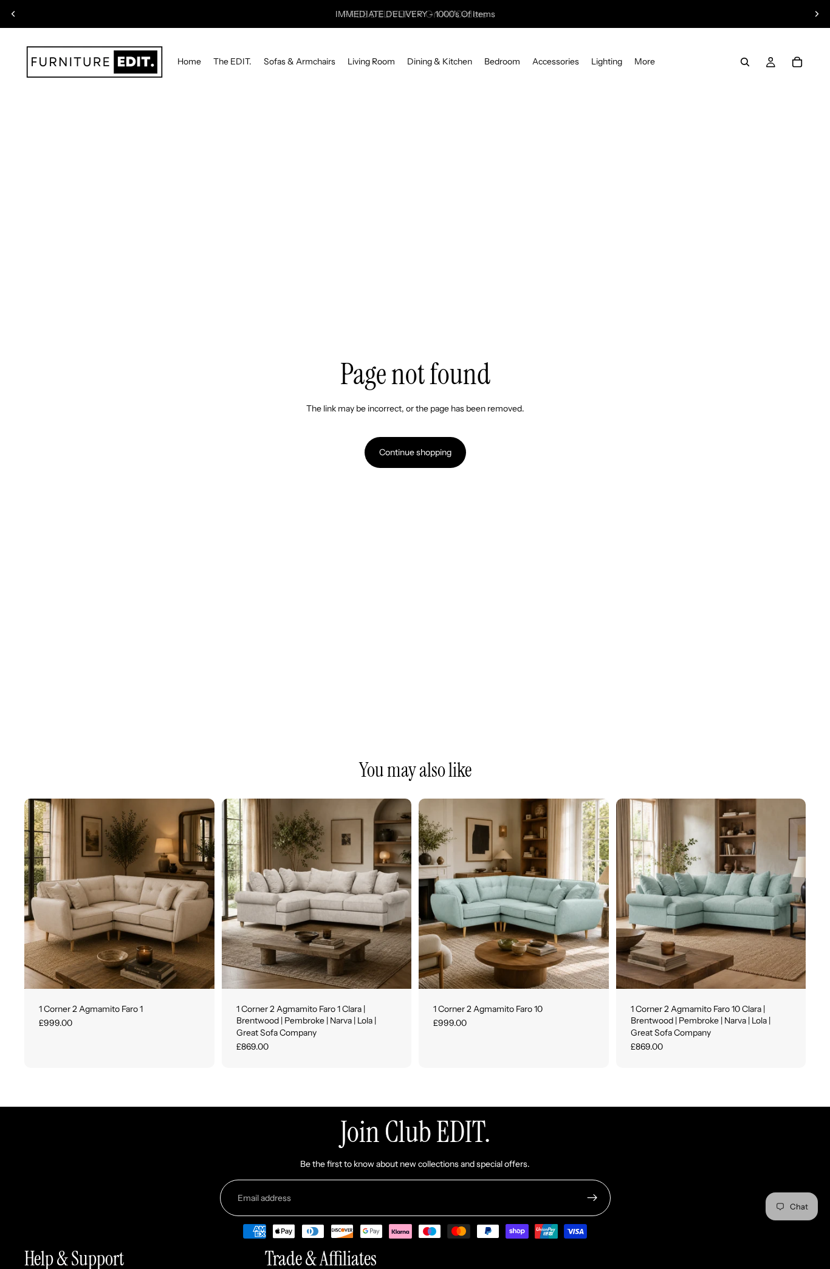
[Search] (745, 62)
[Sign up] (592, 1198)
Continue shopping (415, 452)
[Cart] (797, 62)
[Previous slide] (13, 14)
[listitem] (644, 62)
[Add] (196, 970)
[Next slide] (816, 14)
